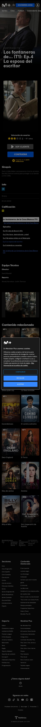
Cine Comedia (6, 574)
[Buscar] (14, 5)
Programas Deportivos (27, 608)
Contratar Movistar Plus (27, 640)
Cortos (4, 580)
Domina (24, 491)
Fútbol (21, 10)
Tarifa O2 (23, 662)
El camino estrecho (29, 424)
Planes (22, 651)
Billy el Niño (6, 524)
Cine (12, 10)
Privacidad (33, 706)
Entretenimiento (7, 603)
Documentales (6, 600)
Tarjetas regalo (25, 665)
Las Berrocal (24, 588)
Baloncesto (5, 642)
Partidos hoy (5, 662)
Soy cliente (22, 146)
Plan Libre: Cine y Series (27, 648)
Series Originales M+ (8, 592)
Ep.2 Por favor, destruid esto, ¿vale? (16, 234)
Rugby (3, 648)
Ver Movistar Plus (25, 625)
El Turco (24, 457)
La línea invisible (27, 390)
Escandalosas (7, 424)
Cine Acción (5, 577)
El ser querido (24, 568)
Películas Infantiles (7, 586)
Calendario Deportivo (8, 660)
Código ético (24, 637)
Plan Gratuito (24, 654)
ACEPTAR (20, 384)
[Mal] (12, 138)
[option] (13, 304)
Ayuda (20, 686)
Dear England (7, 457)
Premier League (7, 634)
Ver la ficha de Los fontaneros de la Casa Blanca (21, 223)
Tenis (3, 645)
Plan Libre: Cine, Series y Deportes (28, 644)
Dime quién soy (8, 390)
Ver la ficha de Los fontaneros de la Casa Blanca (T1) (20, 252)
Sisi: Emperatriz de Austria (28, 525)
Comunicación (24, 668)
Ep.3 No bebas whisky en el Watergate (16, 238)
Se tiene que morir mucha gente (28, 581)
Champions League (8, 628)
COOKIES (20, 710)
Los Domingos (24, 574)
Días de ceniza (8, 491)
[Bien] (17, 138)
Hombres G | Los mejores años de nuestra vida (29, 592)
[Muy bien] (20, 138)
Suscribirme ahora (25, 5)
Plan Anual (23, 657)
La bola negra (24, 571)
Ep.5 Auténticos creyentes (12, 245)
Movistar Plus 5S (25, 614)
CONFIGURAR (20, 372)
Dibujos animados (25, 605)
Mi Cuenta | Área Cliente (28, 631)
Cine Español (6, 572)
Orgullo (4, 606)
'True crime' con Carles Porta (29, 600)
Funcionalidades (25, 628)
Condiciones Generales (27, 634)
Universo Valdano (7, 640)
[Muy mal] (9, 138)
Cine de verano (6, 583)
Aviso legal (24, 706)
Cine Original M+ (7, 569)
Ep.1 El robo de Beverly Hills (13, 231)
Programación (6, 665)
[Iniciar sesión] (38, 5)
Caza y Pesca (24, 611)
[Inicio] (6, 5)
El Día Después (6, 637)
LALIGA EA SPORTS (7, 631)
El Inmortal (23, 585)
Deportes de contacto (8, 654)
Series (4, 10)
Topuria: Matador (7, 651)
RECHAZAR (20, 378)
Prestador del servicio (11, 706)
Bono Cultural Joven (26, 660)
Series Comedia (7, 597)
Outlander (23, 577)
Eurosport (5, 657)
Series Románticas (7, 594)
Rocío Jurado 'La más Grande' (29, 597)
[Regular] (14, 138)
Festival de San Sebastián (28, 602)
